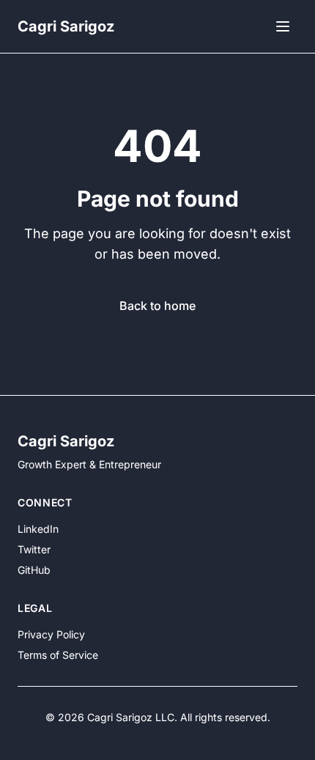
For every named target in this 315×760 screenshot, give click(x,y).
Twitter (34, 549)
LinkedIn (38, 529)
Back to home (157, 305)
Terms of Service (58, 655)
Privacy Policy (51, 634)
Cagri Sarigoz (66, 26)
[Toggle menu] (282, 26)
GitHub (34, 570)
